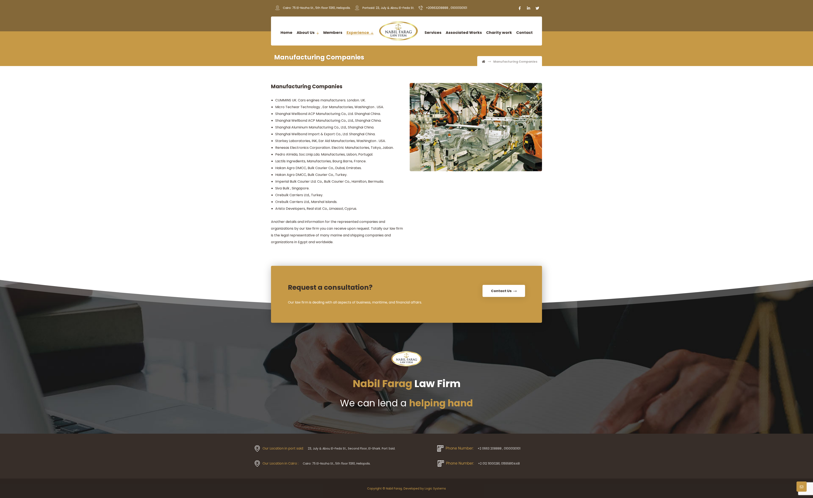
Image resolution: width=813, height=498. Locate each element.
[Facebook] (520, 8)
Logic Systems (435, 488)
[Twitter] (538, 8)
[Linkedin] (529, 8)
